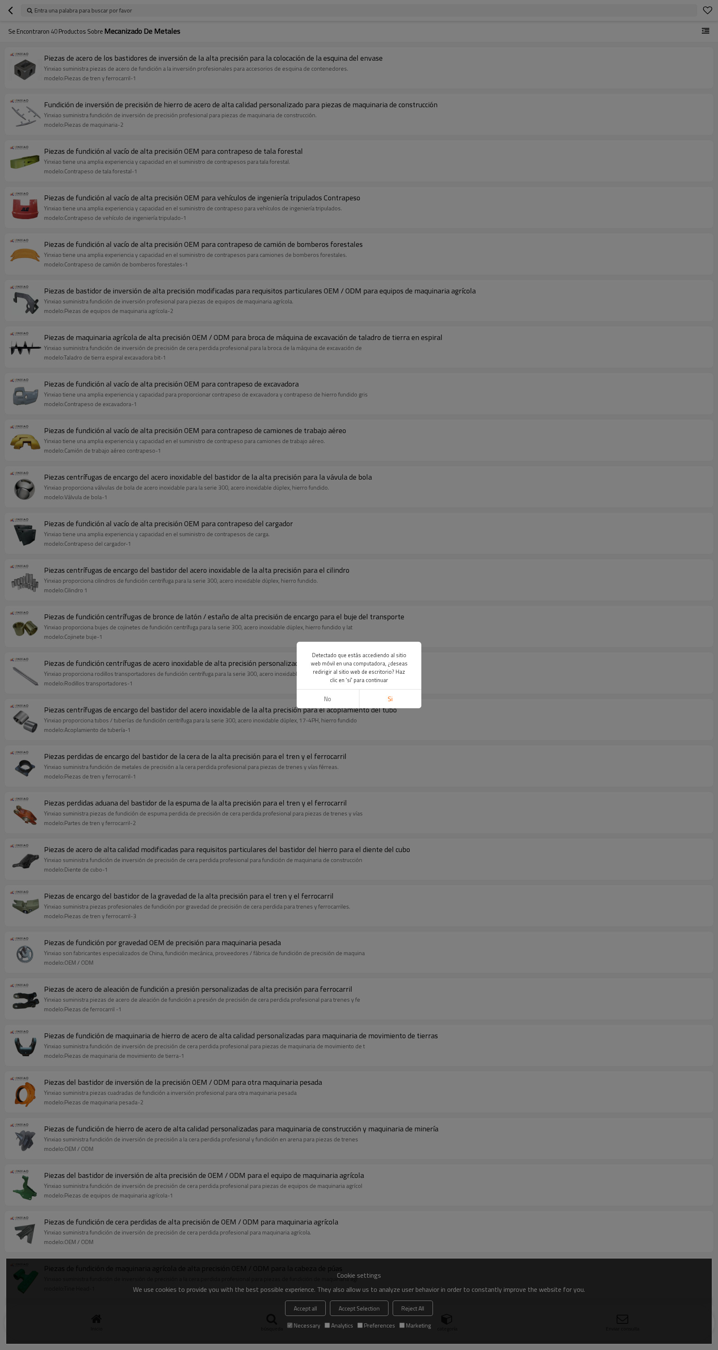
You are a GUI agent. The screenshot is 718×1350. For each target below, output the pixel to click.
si (390, 699)
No (327, 699)
